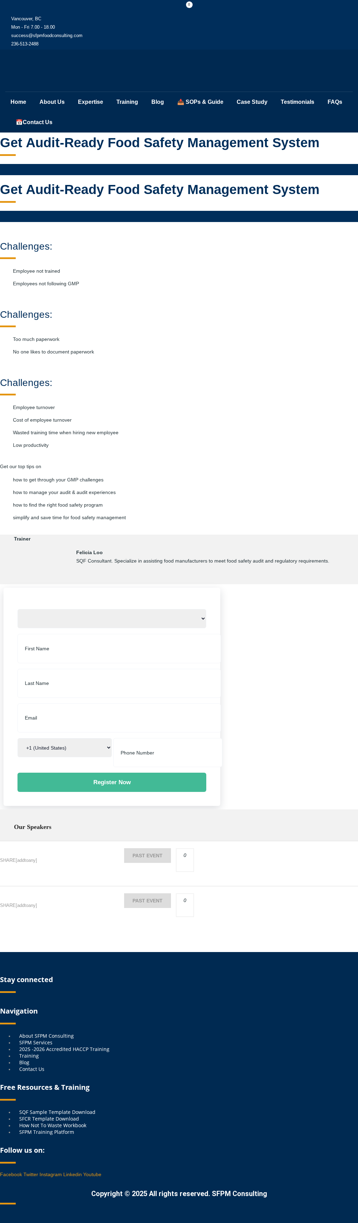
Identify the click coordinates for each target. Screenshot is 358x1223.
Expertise (90, 102)
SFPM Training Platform (46, 1132)
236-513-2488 (24, 44)
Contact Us (31, 1069)
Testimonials (297, 102)
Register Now (112, 782)
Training (127, 102)
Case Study (252, 102)
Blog (157, 102)
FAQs (335, 102)
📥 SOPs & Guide (200, 102)
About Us (52, 102)
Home (18, 102)
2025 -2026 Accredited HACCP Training (64, 1049)
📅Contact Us (34, 122)
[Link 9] (10, 71)
